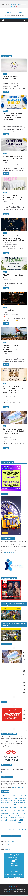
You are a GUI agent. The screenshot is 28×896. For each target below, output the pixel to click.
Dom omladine (15, 798)
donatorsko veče (7, 244)
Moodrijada (16, 314)
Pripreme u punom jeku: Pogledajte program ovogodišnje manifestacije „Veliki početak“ (12, 348)
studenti (19, 81)
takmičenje (4, 823)
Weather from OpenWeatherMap (14, 877)
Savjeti (7, 817)
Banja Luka (6, 439)
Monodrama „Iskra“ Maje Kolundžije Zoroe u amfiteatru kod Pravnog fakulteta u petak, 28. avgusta (14, 389)
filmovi (9, 800)
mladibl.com (14, 12)
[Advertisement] (14, 40)
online (10, 807)
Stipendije (5, 73)
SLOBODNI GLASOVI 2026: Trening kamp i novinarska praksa (17, 3)
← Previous (4, 455)
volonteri (18, 825)
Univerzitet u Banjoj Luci (10, 825)
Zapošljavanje (14, 829)
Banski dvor (21, 796)
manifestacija (6, 355)
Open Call (18, 807)
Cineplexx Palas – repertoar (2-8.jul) (24, 716)
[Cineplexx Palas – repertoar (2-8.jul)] (12, 714)
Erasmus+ (23, 798)
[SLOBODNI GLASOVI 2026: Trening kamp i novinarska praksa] (14, 144)
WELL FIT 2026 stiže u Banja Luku (13, 276)
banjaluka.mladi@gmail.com (7, 772)
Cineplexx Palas (5, 798)
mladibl (11, 81)
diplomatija (6, 203)
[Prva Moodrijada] (14, 298)
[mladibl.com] (3, 20)
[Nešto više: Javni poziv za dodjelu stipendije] (14, 65)
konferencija (4, 804)
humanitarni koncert (14, 244)
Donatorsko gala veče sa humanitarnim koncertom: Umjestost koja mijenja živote (14, 238)
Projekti (13, 813)
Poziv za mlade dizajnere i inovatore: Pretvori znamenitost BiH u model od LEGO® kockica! (13, 116)
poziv (17, 810)
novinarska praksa (7, 164)
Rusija (17, 203)
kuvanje (12, 314)
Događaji (4, 192)
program (10, 355)
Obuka (3, 807)
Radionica (21, 813)
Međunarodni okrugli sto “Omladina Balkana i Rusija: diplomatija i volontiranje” (13, 197)
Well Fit (15, 279)
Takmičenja (5, 110)
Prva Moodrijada (9, 310)
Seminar (14, 817)
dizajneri (5, 123)
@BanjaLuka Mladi (10, 847)
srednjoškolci (20, 817)
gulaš (10, 314)
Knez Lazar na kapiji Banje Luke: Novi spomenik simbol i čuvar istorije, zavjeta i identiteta (13, 432)
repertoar (9, 815)
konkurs (12, 805)
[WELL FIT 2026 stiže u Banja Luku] (14, 263)
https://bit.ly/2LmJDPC (9, 552)
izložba (9, 802)
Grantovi (4, 802)
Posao (9, 810)
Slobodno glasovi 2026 (15, 164)
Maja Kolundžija (9, 396)
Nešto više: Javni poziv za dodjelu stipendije (12, 77)
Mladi (14, 123)
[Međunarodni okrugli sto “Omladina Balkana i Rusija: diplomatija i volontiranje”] (14, 183)
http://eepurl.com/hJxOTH (18, 787)
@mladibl (7, 844)
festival (4, 800)
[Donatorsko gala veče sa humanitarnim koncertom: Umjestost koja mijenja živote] (14, 224)
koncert (22, 802)
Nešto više (16, 81)
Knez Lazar (10, 439)
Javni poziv (15, 802)
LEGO (12, 123)
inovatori (8, 123)
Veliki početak (15, 355)
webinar (13, 827)
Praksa (22, 810)
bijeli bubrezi (6, 314)
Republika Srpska (17, 815)
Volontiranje (21, 203)
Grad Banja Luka (19, 800)
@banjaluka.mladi (10, 839)
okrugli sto (10, 203)
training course (14, 823)
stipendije (6, 820)
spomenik (14, 439)
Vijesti (4, 342)
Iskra (5, 396)
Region (3, 815)
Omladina (14, 203)
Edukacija (5, 153)
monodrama (14, 396)
